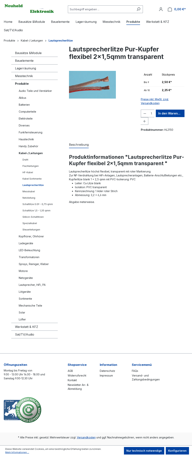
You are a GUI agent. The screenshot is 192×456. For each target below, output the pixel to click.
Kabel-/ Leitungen (31, 153)
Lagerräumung (25, 68)
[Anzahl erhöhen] (144, 121)
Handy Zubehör (28, 146)
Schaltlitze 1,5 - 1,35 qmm (36, 210)
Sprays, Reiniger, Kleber (34, 264)
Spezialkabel (29, 223)
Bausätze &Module (28, 53)
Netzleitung (28, 197)
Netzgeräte (26, 277)
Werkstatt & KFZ (26, 327)
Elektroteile (26, 118)
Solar (22, 312)
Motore (23, 271)
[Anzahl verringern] (145, 113)
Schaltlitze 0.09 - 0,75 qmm (37, 204)
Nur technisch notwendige (144, 450)
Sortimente (25, 298)
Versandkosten (86, 437)
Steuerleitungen (31, 229)
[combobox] (101, 9)
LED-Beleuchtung (29, 250)
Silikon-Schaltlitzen (33, 216)
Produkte (22, 83)
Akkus (22, 97)
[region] (101, 102)
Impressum (106, 375)
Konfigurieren (177, 450)
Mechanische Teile (30, 305)
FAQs (135, 370)
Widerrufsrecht (77, 375)
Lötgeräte (25, 291)
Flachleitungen (30, 166)
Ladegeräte (26, 243)
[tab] (79, 144)
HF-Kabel (27, 172)
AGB (70, 370)
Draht (25, 159)
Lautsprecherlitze (33, 185)
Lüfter (22, 319)
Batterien (24, 104)
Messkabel (28, 191)
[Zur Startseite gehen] (29, 8)
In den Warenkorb (171, 113)
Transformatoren (29, 257)
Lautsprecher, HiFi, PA (32, 284)
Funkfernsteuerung (30, 132)
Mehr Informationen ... (17, 452)
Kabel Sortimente (32, 178)
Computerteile (27, 111)
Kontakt (72, 380)
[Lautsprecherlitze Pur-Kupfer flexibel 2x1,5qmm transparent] (92, 85)
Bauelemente (24, 60)
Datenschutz (107, 370)
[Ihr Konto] (160, 9)
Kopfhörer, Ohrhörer (31, 236)
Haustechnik (26, 139)
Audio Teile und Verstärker (35, 90)
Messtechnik (24, 76)
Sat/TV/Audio (24, 334)
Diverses (24, 125)
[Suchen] (138, 9)
